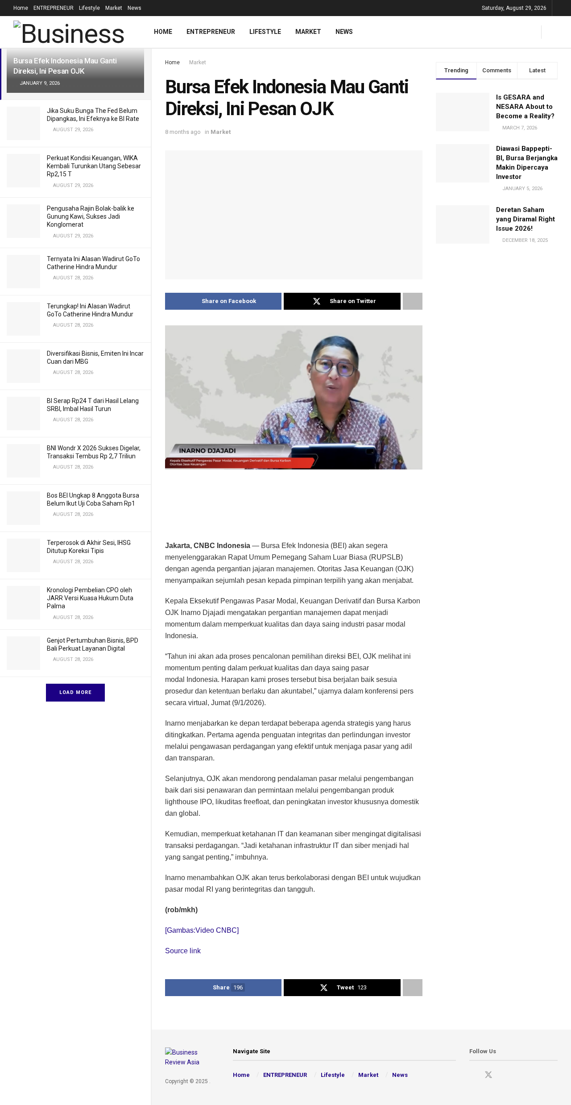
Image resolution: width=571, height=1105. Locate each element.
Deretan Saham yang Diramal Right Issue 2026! (525, 219)
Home (20, 8)
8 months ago (183, 132)
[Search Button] (554, 32)
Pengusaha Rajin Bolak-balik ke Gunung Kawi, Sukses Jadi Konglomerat (90, 216)
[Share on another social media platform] (412, 301)
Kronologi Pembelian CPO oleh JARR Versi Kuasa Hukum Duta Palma (90, 598)
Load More (75, 692)
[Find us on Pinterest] (504, 1075)
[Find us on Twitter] (488, 1075)
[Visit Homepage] (72, 32)
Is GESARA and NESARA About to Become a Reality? (525, 106)
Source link (183, 951)
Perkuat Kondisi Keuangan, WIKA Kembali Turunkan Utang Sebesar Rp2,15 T (94, 166)
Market (113, 8)
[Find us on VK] (520, 1075)
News (134, 8)
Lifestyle (89, 8)
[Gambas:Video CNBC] (202, 930)
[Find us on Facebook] (472, 1075)
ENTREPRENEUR (53, 8)
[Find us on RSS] (535, 1075)
